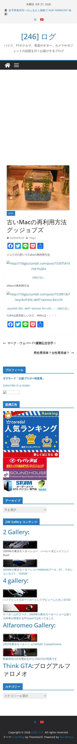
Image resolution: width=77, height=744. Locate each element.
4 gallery (15, 580)
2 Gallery (15, 532)
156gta (32, 238)
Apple (11, 213)
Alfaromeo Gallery (28, 625)
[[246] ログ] (7, 65)
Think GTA (17, 666)
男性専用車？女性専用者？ (52, 353)
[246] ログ (38, 36)
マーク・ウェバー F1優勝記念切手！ (31, 343)
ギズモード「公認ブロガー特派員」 (24, 378)
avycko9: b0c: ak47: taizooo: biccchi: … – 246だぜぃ (38, 308)
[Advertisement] (38, 110)
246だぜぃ (38, 277)
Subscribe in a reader (16, 385)
